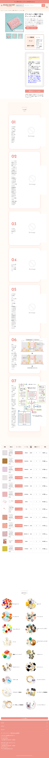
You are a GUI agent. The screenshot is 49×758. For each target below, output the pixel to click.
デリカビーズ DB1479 (11, 515)
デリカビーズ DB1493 (11, 523)
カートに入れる (18, 452)
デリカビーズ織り (11, 541)
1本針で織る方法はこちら (13, 202)
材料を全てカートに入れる (34, 91)
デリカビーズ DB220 (11, 450)
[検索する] (43, 5)
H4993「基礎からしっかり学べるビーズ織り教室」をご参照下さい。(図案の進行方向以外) (34, 80)
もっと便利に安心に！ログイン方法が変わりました (24, 1)
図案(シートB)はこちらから (13, 322)
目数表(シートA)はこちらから (13, 180)
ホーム (2, 10)
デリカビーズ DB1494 (11, 531)
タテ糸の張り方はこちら (13, 140)
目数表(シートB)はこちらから (13, 309)
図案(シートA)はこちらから (13, 193)
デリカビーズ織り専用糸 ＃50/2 (11, 508)
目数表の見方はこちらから (13, 188)
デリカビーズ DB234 (11, 492)
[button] (8, 36)
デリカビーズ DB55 (11, 467)
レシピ (6, 10)
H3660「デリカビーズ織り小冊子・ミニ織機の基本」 (34, 76)
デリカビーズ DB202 (11, 475)
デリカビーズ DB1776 (11, 546)
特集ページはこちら (31, 27)
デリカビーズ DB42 (11, 459)
